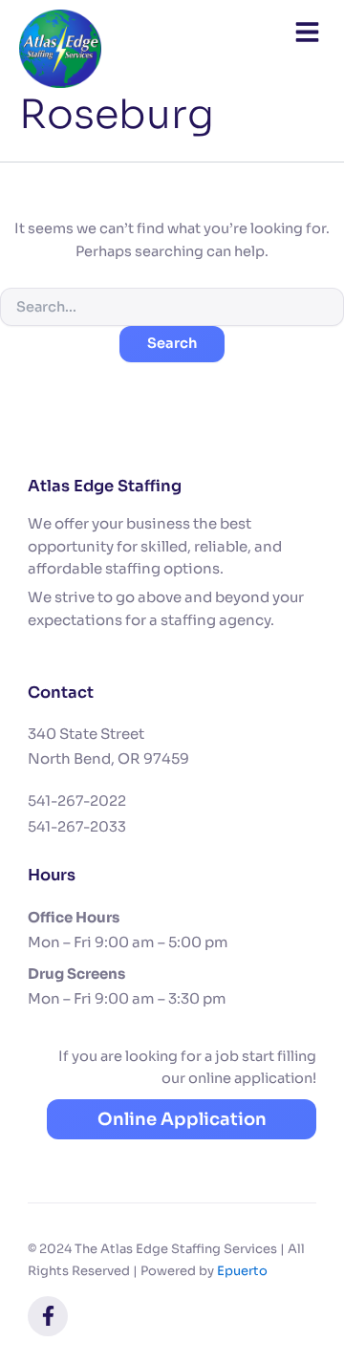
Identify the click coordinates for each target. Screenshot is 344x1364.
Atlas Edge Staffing (105, 486)
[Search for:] (172, 306)
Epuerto (242, 1271)
